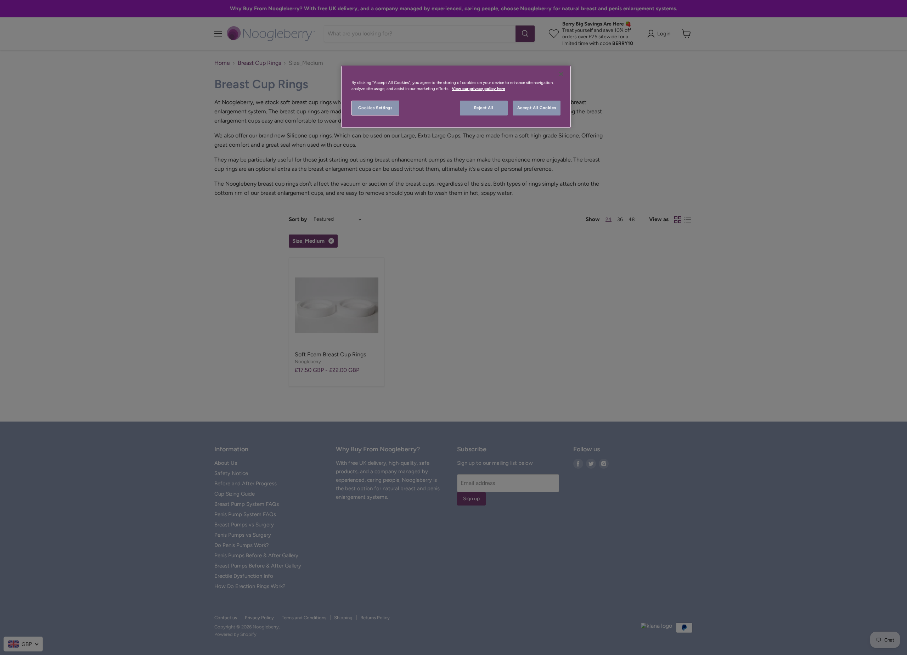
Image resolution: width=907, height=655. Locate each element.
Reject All (484, 107)
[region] (456, 97)
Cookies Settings (375, 107)
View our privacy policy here (478, 88)
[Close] (561, 74)
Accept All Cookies (536, 107)
